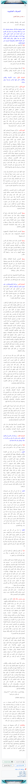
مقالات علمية (22, 773)
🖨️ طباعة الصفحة (20, 761)
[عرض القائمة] (25, 5)
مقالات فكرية (22, 772)
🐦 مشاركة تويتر (20, 765)
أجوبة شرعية (22, 774)
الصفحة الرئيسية (21, 776)
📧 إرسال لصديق (8, 765)
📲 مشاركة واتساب (8, 761)
